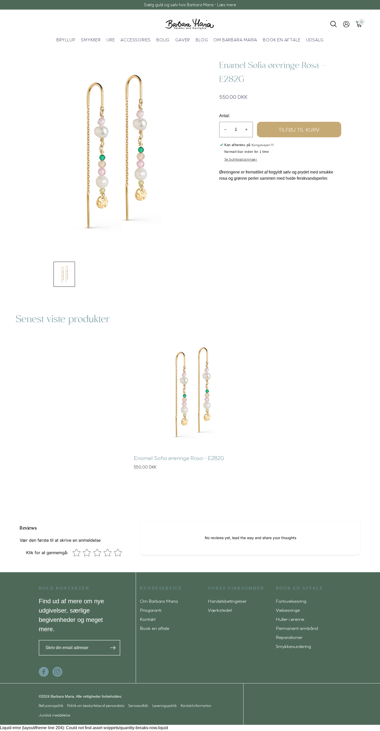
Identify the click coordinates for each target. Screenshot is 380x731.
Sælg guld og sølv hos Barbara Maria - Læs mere (190, 4)
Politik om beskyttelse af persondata (95, 705)
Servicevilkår (138, 705)
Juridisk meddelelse (54, 715)
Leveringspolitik (164, 705)
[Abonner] (112, 647)
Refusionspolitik (51, 705)
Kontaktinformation (196, 705)
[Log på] (346, 24)
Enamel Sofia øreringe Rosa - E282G (179, 457)
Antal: (224, 116)
